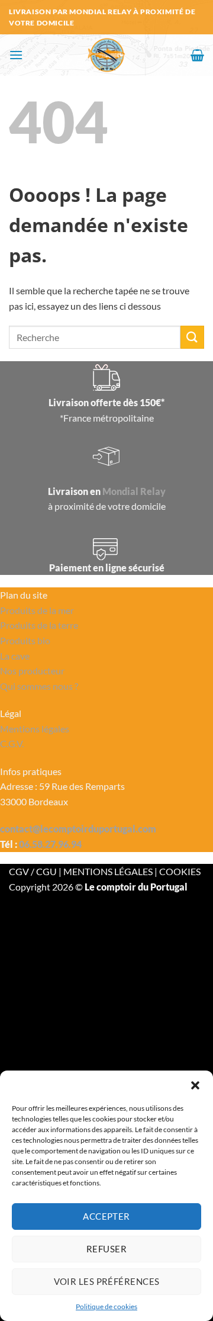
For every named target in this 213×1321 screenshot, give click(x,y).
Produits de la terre (39, 625)
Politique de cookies (106, 1306)
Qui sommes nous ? (39, 686)
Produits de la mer (37, 610)
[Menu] (16, 54)
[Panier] (197, 55)
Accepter (106, 1216)
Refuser (106, 1248)
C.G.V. (12, 743)
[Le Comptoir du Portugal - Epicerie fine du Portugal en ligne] (107, 55)
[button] (195, 1085)
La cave (15, 655)
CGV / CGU (34, 871)
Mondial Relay (134, 491)
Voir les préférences (107, 1281)
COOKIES (180, 871)
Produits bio (25, 640)
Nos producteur (32, 670)
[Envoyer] (192, 337)
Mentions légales (34, 728)
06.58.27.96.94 (50, 844)
